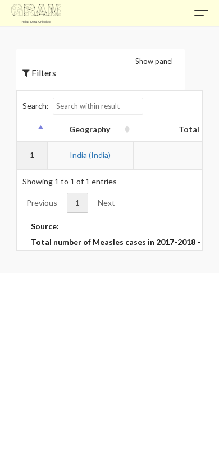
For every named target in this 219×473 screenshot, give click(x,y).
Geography (89, 129)
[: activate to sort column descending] (31, 129)
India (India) (90, 155)
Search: (35, 105)
